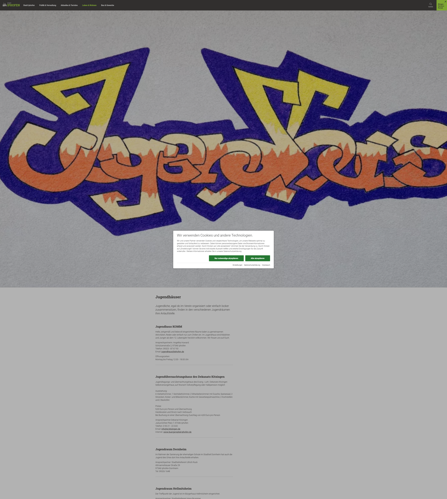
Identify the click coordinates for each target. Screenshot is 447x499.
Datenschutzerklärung (252, 265)
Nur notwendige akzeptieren (226, 258)
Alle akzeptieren (257, 258)
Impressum (266, 265)
